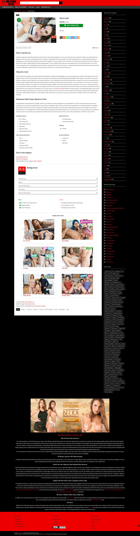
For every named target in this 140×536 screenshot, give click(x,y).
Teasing (106, 376)
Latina (105, 107)
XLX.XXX (107, 259)
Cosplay (119, 293)
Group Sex (106, 90)
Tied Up (106, 383)
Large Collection (120, 335)
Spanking (106, 158)
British (117, 289)
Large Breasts (111, 335)
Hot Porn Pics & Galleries (112, 235)
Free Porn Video (109, 219)
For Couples (107, 79)
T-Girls (120, 374)
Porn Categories (21, 7)
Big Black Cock (108, 282)
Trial (118, 387)
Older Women (108, 348)
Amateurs (106, 18)
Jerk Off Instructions (113, 332)
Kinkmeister (108, 237)
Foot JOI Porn (109, 216)
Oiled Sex (113, 345)
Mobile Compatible (49, 309)
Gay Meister (108, 224)
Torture (117, 383)
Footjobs (114, 317)
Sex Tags (31, 7)
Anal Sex (106, 21)
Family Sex (35, 309)
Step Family (107, 370)
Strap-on (119, 372)
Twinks (122, 387)
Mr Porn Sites (20, 533)
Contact (93, 528)
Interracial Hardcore (116, 330)
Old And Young (121, 345)
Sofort (113, 365)
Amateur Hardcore (109, 275)
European (113, 308)
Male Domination (120, 337)
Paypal (55, 309)
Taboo (26, 11)
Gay (105, 86)
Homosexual (114, 328)
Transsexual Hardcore (110, 387)
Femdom (106, 72)
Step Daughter (62, 309)
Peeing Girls (112, 350)
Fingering (114, 315)
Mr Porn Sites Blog (96, 499)
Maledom (112, 337)
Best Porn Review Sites (111, 200)
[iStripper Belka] (70, 399)
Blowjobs (106, 48)
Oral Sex (115, 348)
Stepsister (107, 372)
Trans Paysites (63, 491)
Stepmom (114, 370)
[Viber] (72, 37)
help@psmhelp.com (23, 157)
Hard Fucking (115, 326)
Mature (105, 121)
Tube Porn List (109, 254)
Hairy (105, 93)
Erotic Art (111, 306)
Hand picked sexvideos (111, 227)
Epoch (35, 161)
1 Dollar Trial (108, 271)
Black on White (120, 286)
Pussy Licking (117, 359)
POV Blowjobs (116, 354)
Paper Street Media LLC (28, 302)
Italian (106, 332)
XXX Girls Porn (109, 262)
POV (105, 138)
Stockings (113, 372)
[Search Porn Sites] (60, 3)
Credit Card (29, 309)
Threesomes (121, 381)
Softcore (106, 155)
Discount (121, 302)
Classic (106, 293)
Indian (105, 100)
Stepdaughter (118, 367)
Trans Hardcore (116, 385)
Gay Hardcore (120, 319)
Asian (105, 31)
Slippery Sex (107, 365)
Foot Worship (120, 317)
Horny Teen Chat (109, 232)
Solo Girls (119, 365)
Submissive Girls (113, 374)
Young (67, 309)
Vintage (106, 175)
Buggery (123, 289)
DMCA (93, 526)
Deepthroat (107, 302)
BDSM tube (108, 195)
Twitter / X (18, 519)
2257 (93, 523)
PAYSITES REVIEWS (20, 526)
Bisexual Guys (120, 284)
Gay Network (108, 321)
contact (91, 507)
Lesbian (106, 110)
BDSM (105, 38)
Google (44, 534)
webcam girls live (109, 256)
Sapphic (113, 361)
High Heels (107, 328)
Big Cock (113, 284)
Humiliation (107, 330)
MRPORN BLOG (19, 523)
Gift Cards (41, 309)
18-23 (109, 273)
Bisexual (106, 45)
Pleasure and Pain (115, 352)
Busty (106, 291)
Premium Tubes (108, 141)
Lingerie (106, 114)
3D (113, 271)
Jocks (121, 332)
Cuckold (123, 297)
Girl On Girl (107, 324)
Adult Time (19, 489)
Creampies (107, 59)
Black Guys (112, 286)
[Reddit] (64, 37)
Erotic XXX (108, 213)
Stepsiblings (121, 370)
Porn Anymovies (109, 243)
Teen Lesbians (108, 378)
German (114, 321)
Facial (105, 66)
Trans (105, 172)
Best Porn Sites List (110, 203)
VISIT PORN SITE (72, 25)
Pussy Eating (115, 356)
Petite (118, 350)
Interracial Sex (107, 103)
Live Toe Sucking (109, 240)
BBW (105, 35)
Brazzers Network (27, 489)
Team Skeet (61, 88)
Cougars (107, 295)
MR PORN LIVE (46, 7)
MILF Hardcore (108, 341)
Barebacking (112, 278)
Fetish (105, 76)
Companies (56, 521)
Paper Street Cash (30, 304)
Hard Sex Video (109, 229)
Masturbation (107, 117)
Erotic (106, 306)
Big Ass (116, 280)
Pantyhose (121, 348)
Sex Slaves (107, 363)
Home (15, 11)
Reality (106, 145)
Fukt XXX (107, 221)
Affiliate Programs (109, 189)
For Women (107, 319)
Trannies (122, 383)
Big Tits (106, 42)
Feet (105, 69)
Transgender (108, 385)
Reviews (21, 11)
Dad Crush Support (23, 159)
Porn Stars (106, 134)
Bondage (112, 289)
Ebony (105, 62)
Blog (38, 7)
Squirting (106, 162)
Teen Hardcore (113, 376)
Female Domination (117, 313)
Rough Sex (107, 361)
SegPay (39, 161)
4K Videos (23, 309)
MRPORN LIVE (18, 521)
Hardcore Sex (107, 97)
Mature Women (114, 339)
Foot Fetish (107, 317)
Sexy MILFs (114, 363)
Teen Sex (115, 378)
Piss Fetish (107, 352)
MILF (121, 339)
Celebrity (106, 55)
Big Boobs (107, 284)
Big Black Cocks (117, 282)
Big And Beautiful (109, 280)
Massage (107, 339)
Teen (105, 169)
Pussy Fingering (108, 359)
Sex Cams (106, 148)
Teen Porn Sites (108, 489)
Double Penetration (116, 304)
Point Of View (108, 354)
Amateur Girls (115, 273)
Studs (106, 374)
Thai (120, 378)
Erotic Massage (118, 306)
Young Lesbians (108, 391)
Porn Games (107, 127)
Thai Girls (107, 381)
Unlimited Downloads (109, 389)
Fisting (120, 315)
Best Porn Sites (69, 489)
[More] (78, 37)
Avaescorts (108, 192)
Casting (106, 52)
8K (105, 273)
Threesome (113, 381)
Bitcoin (106, 286)
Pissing (106, 124)
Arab (105, 28)
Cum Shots (107, 299)
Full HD (113, 319)
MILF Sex (115, 341)
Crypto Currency (115, 297)
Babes (106, 278)
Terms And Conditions (97, 519)
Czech (120, 299)
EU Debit (107, 308)
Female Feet (108, 315)
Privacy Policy (95, 521)
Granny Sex (120, 324)
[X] (61, 37)
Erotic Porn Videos (110, 211)
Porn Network (107, 131)
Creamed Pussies (114, 295)
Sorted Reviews (7, 7)
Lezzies (106, 337)
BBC (118, 278)
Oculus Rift (107, 345)
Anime (105, 24)
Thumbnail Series (110, 251)
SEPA (118, 361)
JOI (105, 335)
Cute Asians (114, 299)
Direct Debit (114, 302)
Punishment (107, 356)
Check (119, 291)
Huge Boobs (122, 328)
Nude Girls (117, 343)
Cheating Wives (112, 291)
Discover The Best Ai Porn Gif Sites (114, 208)
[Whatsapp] (66, 37)
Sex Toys (106, 151)
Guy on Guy (107, 326)
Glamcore (114, 324)
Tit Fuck (112, 383)
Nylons (123, 343)
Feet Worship (108, 313)
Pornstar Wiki (108, 246)
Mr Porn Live (70, 497)
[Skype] (69, 37)
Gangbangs (107, 83)
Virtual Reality (107, 179)
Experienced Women (109, 310)
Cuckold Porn (108, 205)
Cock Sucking (113, 293)
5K (122, 271)
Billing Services (56, 523)
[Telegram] (75, 37)
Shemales (121, 363)
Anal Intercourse (119, 275)
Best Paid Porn (109, 197)
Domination (107, 304)
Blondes (106, 289)
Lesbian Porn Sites (73, 491)
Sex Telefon (108, 248)
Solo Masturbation (109, 367)
